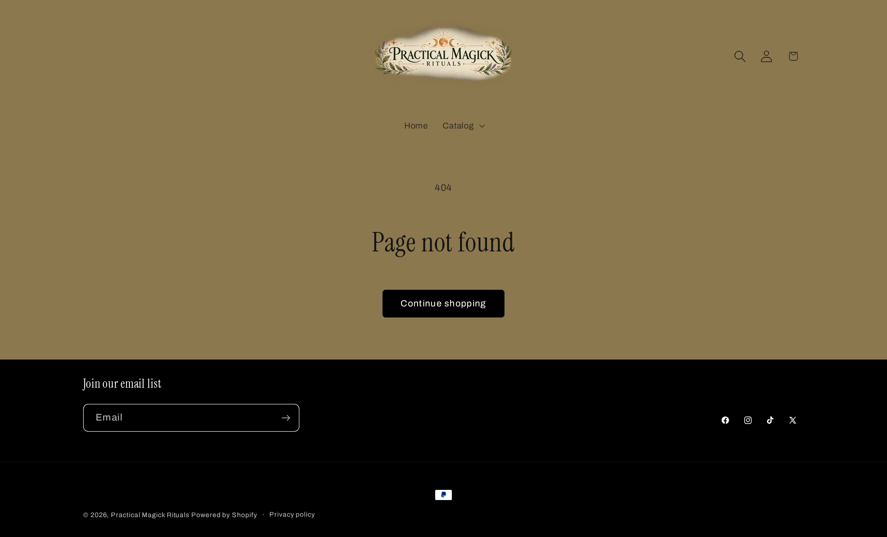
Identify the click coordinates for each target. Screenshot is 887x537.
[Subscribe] (286, 418)
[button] (463, 125)
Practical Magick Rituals (150, 515)
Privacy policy (292, 514)
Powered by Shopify (224, 515)
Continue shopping (443, 303)
